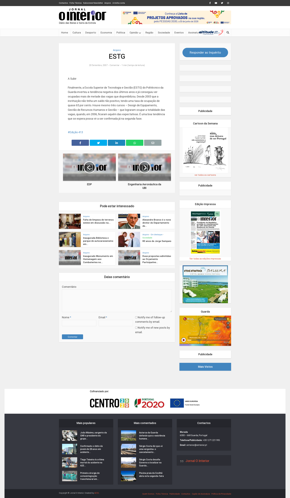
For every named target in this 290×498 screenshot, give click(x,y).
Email (103, 317)
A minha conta (119, 3)
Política (120, 32)
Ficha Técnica (75, 3)
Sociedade (164, 32)
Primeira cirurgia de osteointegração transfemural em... (90, 476)
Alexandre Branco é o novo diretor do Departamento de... (156, 222)
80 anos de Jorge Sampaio (156, 241)
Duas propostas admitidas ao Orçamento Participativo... (156, 259)
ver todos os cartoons (205, 175)
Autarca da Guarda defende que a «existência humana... (152, 435)
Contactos (63, 3)
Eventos (179, 32)
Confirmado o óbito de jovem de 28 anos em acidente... (91, 449)
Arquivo (107, 3)
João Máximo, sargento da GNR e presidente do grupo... (93, 435)
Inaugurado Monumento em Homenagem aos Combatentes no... (98, 259)
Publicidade (174, 494)
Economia (106, 32)
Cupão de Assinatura (201, 494)
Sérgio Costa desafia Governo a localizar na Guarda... (150, 462)
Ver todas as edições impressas (205, 258)
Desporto (90, 32)
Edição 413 (76, 132)
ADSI (96, 493)
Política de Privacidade (221, 494)
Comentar (114, 65)
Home (64, 32)
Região (149, 32)
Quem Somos (148, 494)
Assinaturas (195, 32)
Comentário (69, 286)
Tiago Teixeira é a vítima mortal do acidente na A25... (92, 462)
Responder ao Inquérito (205, 52)
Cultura (76, 32)
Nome (66, 317)
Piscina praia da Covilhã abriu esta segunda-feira (151, 474)
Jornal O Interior (197, 461)
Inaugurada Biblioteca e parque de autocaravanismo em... (98, 241)
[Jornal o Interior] (82, 14)
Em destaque (156, 234)
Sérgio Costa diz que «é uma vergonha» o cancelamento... (151, 449)
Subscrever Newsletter (93, 3)
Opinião (134, 32)
